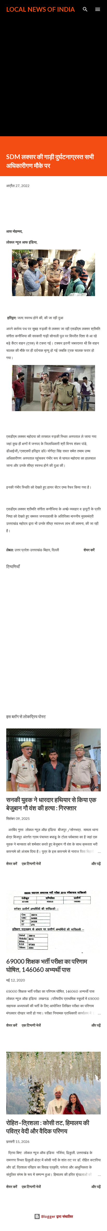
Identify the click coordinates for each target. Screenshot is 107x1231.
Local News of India (40, 9)
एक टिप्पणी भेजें (31, 863)
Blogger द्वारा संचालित (56, 1216)
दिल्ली (55, 550)
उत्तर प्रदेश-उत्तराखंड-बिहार (32, 550)
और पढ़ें (96, 863)
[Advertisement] (53, 72)
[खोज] (85, 9)
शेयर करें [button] (89, 550)
